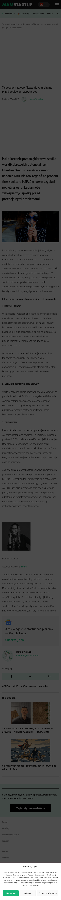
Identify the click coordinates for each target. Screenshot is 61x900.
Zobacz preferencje (48, 893)
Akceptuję (10, 893)
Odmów (27, 893)
